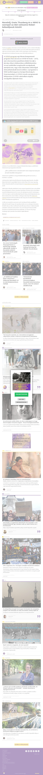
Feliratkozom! (21, 394)
